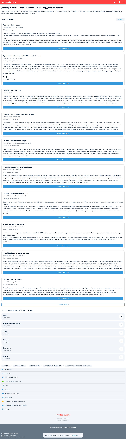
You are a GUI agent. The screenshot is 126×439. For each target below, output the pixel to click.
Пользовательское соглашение (9, 433)
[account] (119, 2)
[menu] (124, 2)
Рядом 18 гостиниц (63, 48)
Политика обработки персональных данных (13, 437)
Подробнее (75, 435)
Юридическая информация (8, 435)
